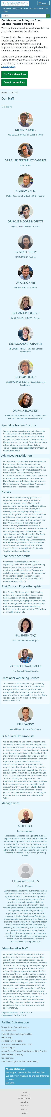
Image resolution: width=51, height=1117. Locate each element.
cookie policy (8, 66)
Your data (24, 1109)
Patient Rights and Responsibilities (16, 1034)
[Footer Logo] (27, 1076)
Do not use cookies (14, 82)
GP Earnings (6, 1037)
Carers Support (8, 1048)
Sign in (24, 1092)
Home (4, 93)
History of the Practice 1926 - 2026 (16, 1044)
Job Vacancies (7, 1058)
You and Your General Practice (15, 1027)
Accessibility (24, 1102)
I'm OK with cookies (15, 74)
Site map (24, 1113)
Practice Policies (8, 1031)
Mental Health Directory (12, 1054)
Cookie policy (24, 1106)
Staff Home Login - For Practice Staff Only (19, 1061)
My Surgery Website (24, 1098)
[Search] (48, 16)
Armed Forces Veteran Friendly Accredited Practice (24, 1051)
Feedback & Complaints (12, 1041)
